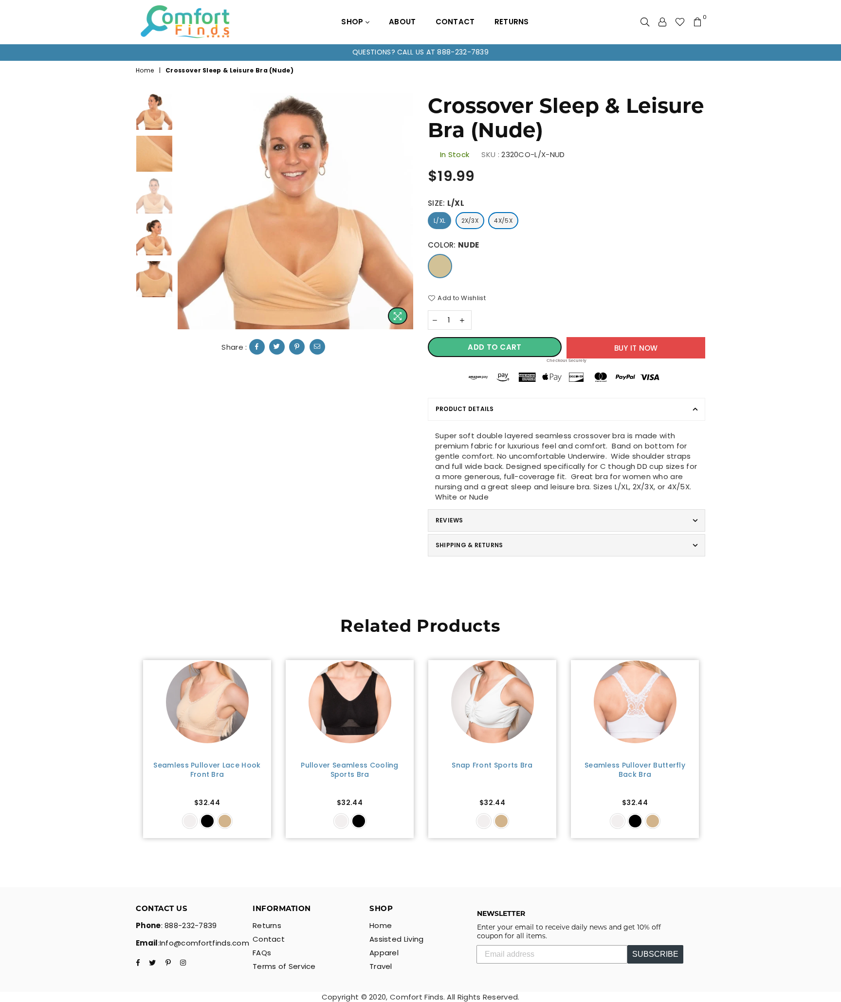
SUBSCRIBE (655, 954)
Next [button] (404, 211)
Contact (455, 22)
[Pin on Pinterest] (297, 347)
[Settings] (662, 22)
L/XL (439, 220)
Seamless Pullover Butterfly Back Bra (635, 770)
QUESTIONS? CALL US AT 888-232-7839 (420, 52)
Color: (453, 245)
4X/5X (503, 220)
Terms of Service (284, 966)
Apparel (384, 953)
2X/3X (470, 220)
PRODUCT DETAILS (465, 409)
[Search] (645, 22)
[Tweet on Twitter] (277, 347)
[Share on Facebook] (257, 347)
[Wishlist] (680, 22)
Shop (353, 22)
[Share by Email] (317, 347)
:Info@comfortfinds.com (204, 943)
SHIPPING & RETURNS (469, 545)
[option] (420, 52)
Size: (446, 203)
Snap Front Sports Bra (492, 765)
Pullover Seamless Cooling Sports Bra (350, 770)
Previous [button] (186, 211)
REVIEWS (449, 520)
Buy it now (636, 348)
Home (145, 70)
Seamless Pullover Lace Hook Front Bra (206, 770)
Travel (380, 966)
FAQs (262, 953)
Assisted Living (396, 939)
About (402, 22)
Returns (511, 22)
